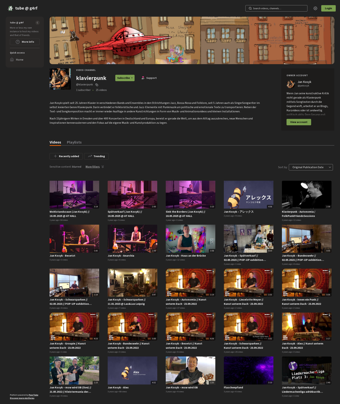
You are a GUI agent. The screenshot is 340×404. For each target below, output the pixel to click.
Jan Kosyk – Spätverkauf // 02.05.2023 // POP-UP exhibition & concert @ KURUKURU (245, 258)
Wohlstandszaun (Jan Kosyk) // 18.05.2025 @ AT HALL (69, 214)
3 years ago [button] (55, 259)
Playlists (74, 142)
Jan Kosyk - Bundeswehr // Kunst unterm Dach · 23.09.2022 (128, 346)
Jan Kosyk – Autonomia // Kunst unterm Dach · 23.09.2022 (186, 302)
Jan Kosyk (304, 82)
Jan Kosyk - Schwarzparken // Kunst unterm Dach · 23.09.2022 (243, 346)
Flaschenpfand (233, 387)
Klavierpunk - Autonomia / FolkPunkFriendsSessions (298, 214)
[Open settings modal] (315, 8)
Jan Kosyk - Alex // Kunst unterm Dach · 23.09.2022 (302, 346)
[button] (330, 167)
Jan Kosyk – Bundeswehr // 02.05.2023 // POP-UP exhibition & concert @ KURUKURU (303, 258)
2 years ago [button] (229, 215)
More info (27, 42)
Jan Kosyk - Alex (118, 387)
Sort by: (282, 167)
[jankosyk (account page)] (291, 84)
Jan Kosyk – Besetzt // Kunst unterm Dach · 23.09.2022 (184, 346)
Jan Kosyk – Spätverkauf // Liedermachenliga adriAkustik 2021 (301, 390)
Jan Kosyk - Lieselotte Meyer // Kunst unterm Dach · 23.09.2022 (243, 302)
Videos (55, 142)
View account (298, 122)
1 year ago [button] (54, 220)
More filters (93, 167)
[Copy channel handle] (97, 85)
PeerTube (33, 395)
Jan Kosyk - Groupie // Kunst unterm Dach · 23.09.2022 (68, 346)
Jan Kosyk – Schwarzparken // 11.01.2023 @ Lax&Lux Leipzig (127, 302)
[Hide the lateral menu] (37, 23)
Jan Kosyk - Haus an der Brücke (186, 256)
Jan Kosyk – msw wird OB (182, 387)
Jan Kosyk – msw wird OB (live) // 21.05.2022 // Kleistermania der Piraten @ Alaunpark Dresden (70, 390)
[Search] (250, 8)
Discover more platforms (22, 398)
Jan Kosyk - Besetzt (62, 256)
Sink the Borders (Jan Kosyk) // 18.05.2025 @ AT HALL (185, 214)
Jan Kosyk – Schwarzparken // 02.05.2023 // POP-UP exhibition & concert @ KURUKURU (71, 302)
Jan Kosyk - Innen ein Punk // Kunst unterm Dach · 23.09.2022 (301, 302)
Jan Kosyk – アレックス (239, 212)
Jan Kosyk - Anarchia (121, 256)
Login (328, 8)
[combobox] (308, 167)
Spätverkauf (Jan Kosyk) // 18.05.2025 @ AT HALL (125, 214)
